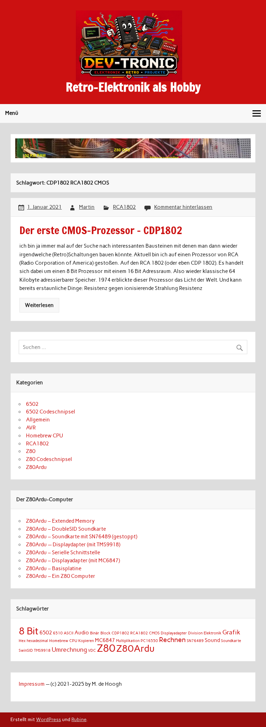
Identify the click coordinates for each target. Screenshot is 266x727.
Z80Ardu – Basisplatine (53, 568)
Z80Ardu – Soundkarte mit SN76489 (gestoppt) (81, 536)
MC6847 (105, 640)
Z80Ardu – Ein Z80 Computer (60, 576)
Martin (87, 207)
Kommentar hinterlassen (183, 207)
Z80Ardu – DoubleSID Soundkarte (66, 529)
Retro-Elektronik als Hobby (133, 87)
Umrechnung (69, 649)
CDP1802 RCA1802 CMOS (136, 633)
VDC (92, 650)
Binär (94, 633)
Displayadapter (174, 633)
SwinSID (26, 650)
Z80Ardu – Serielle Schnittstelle (63, 552)
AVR (31, 428)
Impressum (32, 684)
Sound (212, 640)
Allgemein (38, 420)
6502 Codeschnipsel (50, 412)
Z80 (30, 451)
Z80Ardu (36, 467)
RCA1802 (124, 207)
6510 (58, 633)
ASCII (68, 633)
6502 (32, 404)
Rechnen (172, 639)
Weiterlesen (39, 305)
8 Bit (28, 631)
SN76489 (195, 641)
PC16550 (149, 641)
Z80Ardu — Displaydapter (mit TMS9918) (73, 544)
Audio (81, 633)
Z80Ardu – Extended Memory (60, 521)
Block (105, 633)
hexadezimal (37, 641)
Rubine (78, 719)
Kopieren (86, 641)
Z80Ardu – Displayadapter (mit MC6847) (73, 560)
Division (195, 633)
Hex (22, 641)
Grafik (231, 632)
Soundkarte (231, 641)
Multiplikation (128, 641)
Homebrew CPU (44, 436)
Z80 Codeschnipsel (49, 459)
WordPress (48, 719)
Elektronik (212, 633)
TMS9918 (42, 650)
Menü (11, 113)
